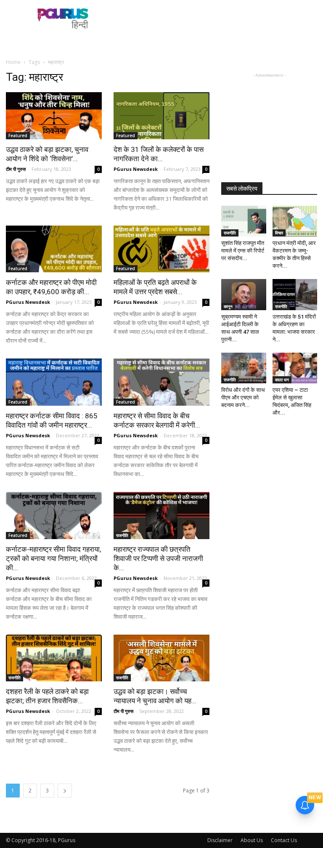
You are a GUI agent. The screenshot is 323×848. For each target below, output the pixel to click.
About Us (252, 840)
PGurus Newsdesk (136, 169)
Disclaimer (220, 840)
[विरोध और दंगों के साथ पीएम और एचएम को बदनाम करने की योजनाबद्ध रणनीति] (243, 368)
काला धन (282, 380)
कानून (228, 306)
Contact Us (284, 840)
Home (13, 62)
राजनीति (122, 535)
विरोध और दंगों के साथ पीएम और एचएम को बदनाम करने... (243, 397)
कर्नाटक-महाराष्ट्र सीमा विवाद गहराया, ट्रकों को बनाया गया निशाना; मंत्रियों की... (53, 558)
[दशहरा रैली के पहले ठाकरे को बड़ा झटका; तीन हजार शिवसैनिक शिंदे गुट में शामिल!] (54, 658)
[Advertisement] (218, 18)
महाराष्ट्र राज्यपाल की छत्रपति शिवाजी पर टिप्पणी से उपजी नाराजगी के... (158, 558)
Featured (17, 135)
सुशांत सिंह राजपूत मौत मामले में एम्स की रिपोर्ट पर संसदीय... (242, 250)
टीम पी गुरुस (16, 169)
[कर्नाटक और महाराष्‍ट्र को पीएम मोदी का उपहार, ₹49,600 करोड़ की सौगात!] (54, 249)
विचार (279, 233)
